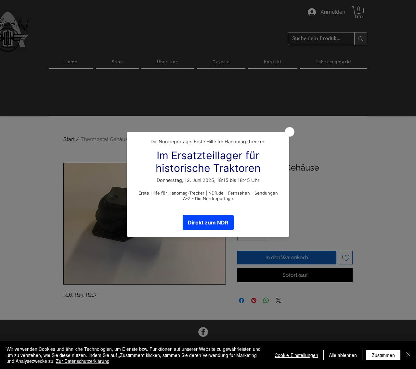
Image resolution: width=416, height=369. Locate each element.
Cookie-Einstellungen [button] (296, 355)
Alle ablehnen (343, 355)
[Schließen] (408, 355)
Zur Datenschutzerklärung (83, 361)
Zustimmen (383, 355)
